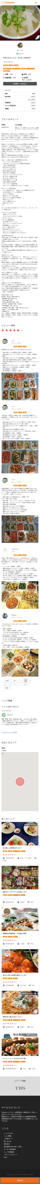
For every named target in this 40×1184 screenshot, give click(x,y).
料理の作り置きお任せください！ (13, 1017)
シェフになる (8, 1133)
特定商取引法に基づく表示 (13, 1146)
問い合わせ (7, 1141)
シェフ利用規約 (9, 1152)
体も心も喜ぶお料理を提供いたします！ (15, 975)
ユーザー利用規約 (10, 1149)
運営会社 (7, 1144)
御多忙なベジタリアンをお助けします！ (15, 892)
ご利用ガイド (8, 1138)
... (19, 684)
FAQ (5, 1157)
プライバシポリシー (10, 1154)
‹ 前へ (15, 680)
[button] (3, 22)
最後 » (7, 688)
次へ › (26, 684)
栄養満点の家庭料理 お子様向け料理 (15, 933)
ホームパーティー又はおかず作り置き (14, 1058)
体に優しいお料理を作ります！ (12, 848)
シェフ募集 (7, 1136)
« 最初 (7, 680)
